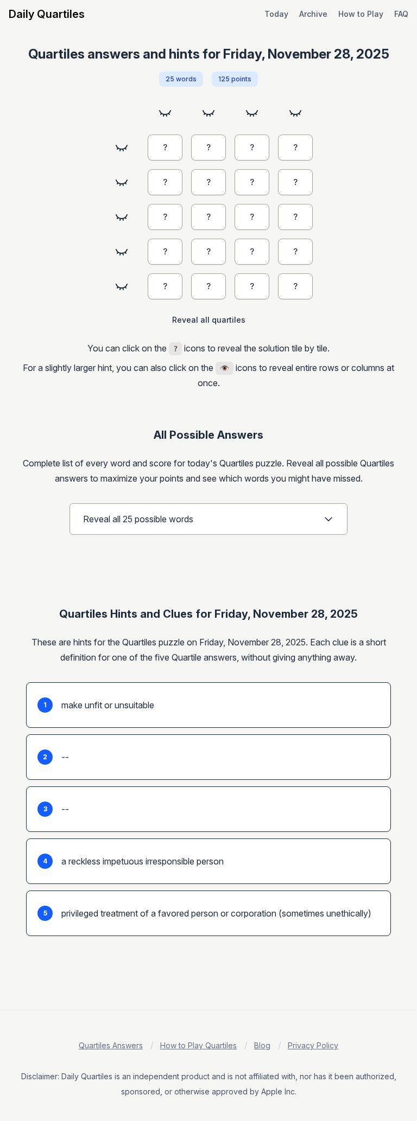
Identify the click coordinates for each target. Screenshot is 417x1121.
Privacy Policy (313, 1045)
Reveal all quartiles (208, 319)
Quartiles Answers (111, 1045)
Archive (313, 13)
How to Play (360, 13)
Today (276, 13)
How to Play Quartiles (198, 1045)
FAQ (401, 13)
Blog (262, 1045)
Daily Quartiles (47, 14)
